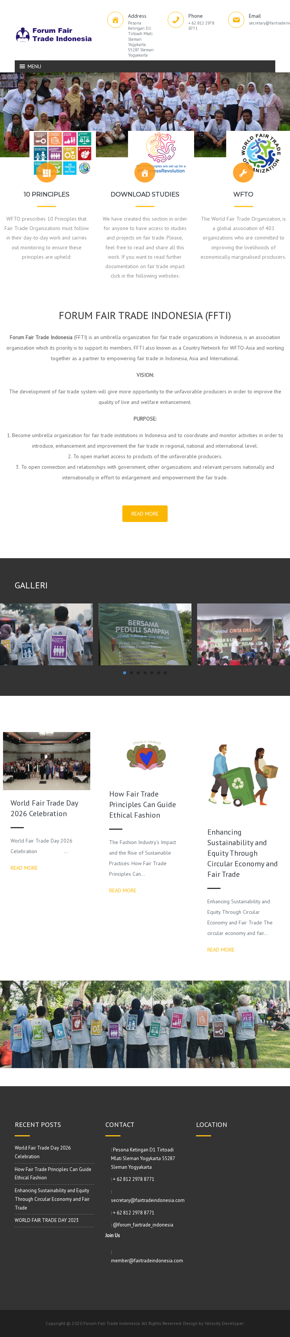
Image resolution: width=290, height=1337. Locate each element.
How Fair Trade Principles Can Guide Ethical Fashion (142, 804)
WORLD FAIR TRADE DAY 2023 (47, 1220)
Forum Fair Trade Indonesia (111, 1323)
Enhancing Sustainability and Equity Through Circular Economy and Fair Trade (242, 853)
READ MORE (145, 513)
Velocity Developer (224, 1323)
